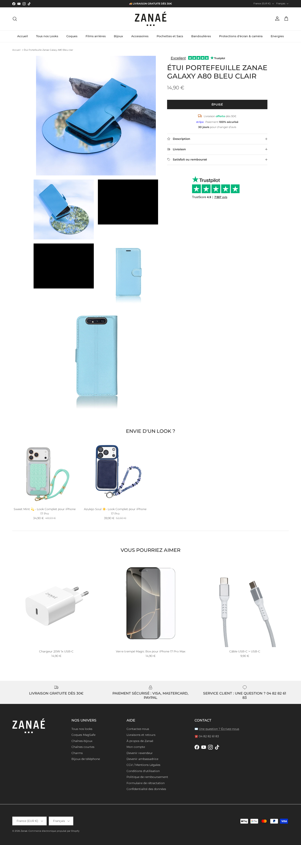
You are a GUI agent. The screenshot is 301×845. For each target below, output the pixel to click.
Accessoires (139, 36)
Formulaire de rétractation (146, 783)
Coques (71, 36)
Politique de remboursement (147, 777)
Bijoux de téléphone (85, 759)
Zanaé (24, 830)
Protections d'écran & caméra (241, 36)
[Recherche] (14, 18)
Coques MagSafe (83, 735)
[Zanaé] (150, 18)
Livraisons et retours (141, 735)
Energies (277, 36)
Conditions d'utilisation (143, 771)
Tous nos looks (81, 729)
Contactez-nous (138, 729)
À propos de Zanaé (140, 741)
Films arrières (96, 36)
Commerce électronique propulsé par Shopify (53, 830)
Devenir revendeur (140, 753)
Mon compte (136, 747)
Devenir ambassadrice (142, 759)
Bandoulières (201, 36)
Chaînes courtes (82, 747)
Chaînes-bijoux (81, 741)
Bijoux (118, 36)
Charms (77, 753)
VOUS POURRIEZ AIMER (150, 550)
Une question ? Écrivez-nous (219, 729)
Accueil (22, 36)
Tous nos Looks (47, 36)
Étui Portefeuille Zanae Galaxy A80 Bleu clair (48, 49)
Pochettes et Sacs (170, 36)
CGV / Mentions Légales (143, 765)
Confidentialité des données (146, 789)
